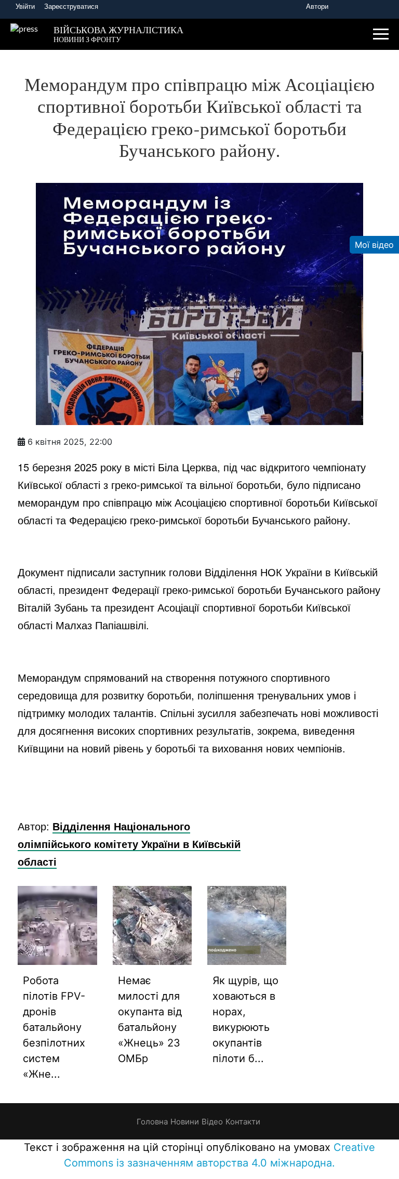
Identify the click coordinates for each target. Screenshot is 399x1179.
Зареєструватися (71, 6)
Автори (317, 6)
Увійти (25, 6)
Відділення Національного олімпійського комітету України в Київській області (129, 843)
